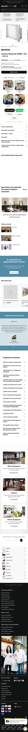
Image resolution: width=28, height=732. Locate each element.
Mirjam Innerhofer (16, 236)
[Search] (25, 9)
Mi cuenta (3, 698)
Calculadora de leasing (5, 619)
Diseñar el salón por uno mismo (7, 601)
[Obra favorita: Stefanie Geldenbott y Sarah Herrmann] (14, 205)
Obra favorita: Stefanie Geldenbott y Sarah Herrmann (14, 216)
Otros (15, 727)
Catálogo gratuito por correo (7, 617)
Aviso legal (3, 696)
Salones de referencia (5, 593)
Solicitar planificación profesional (8, 605)
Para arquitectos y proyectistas (7, 631)
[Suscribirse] (21, 540)
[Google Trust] (8, 718)
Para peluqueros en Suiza (6, 629)
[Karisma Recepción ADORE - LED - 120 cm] (10, 170)
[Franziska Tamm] (6, 247)
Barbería (8, 729)
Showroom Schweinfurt (6, 615)
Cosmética (13, 729)
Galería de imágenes (5, 595)
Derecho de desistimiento (6, 692)
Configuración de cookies (6, 694)
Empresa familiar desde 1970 (7, 627)
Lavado (21, 725)
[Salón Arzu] (6, 229)
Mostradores (3, 727)
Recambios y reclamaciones (6, 621)
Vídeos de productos (5, 599)
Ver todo (25, 189)
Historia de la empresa (5, 633)
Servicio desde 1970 (21, 729)
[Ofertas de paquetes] (14, 511)
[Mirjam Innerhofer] (6, 238)
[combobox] (14, 9)
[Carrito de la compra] (22, 6)
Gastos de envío (4, 688)
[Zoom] (22, 41)
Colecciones (10, 46)
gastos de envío (6, 63)
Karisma (15, 46)
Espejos (13, 725)
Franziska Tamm (16, 245)
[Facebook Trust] (19, 718)
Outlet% (3, 729)
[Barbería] (14, 484)
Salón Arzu (14, 227)
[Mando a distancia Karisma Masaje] (10, 293)
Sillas (17, 725)
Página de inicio (4, 46)
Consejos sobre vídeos (5, 597)
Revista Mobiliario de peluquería (7, 609)
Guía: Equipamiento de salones (7, 603)
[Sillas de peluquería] (14, 458)
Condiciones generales (5, 686)
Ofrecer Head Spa (4, 607)
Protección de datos (5, 690)
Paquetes (19, 727)
